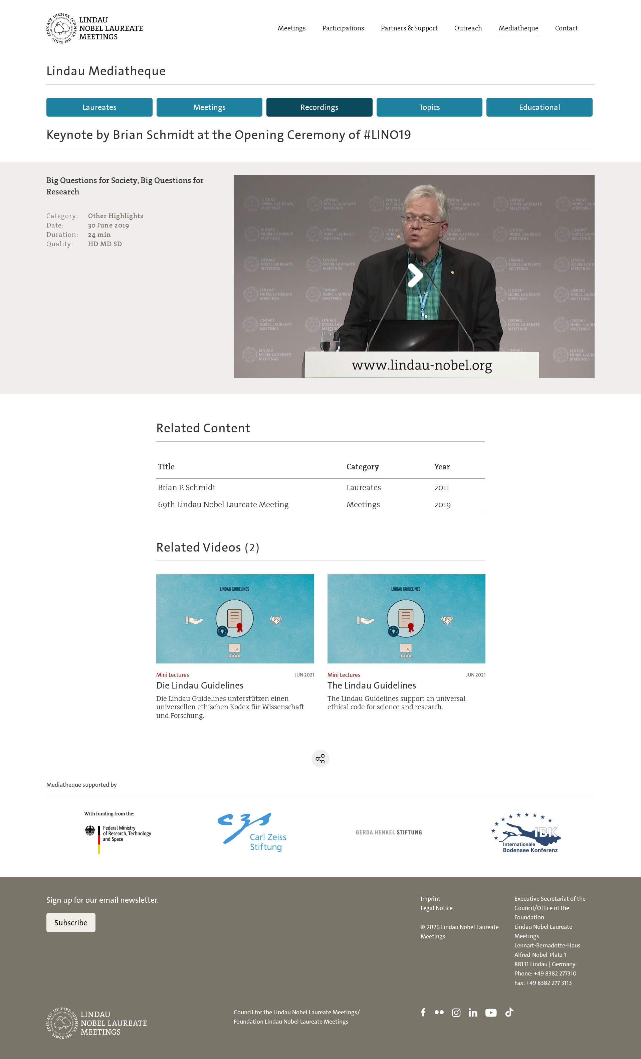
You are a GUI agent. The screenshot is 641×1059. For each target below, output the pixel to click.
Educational (539, 107)
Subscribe (70, 922)
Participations (343, 28)
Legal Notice (437, 908)
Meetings (292, 28)
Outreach (468, 28)
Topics (429, 107)
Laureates (99, 107)
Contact (566, 28)
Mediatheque (519, 28)
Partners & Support (409, 28)
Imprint (430, 899)
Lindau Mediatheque (106, 71)
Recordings (319, 107)
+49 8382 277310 (555, 973)
